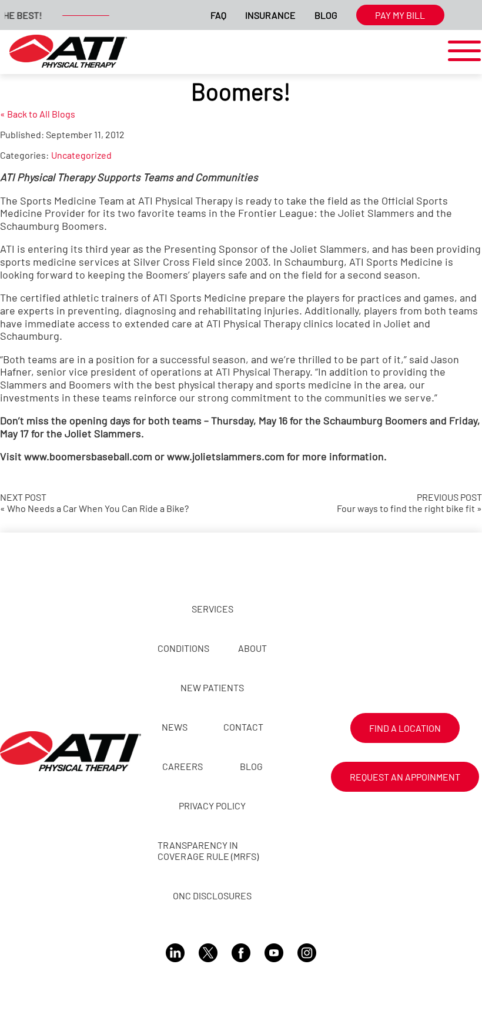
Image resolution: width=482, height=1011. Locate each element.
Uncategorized (81, 154)
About (252, 648)
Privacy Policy (212, 805)
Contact (243, 726)
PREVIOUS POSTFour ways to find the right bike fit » (409, 502)
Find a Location (405, 728)
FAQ (218, 15)
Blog (325, 15)
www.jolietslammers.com (225, 456)
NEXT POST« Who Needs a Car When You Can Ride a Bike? (94, 502)
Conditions (183, 648)
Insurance (270, 15)
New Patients (212, 687)
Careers (182, 766)
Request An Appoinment (405, 776)
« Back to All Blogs (37, 113)
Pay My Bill (400, 15)
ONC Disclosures (212, 895)
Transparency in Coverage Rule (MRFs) (208, 850)
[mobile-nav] (460, 52)
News (175, 726)
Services (212, 608)
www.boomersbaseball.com (88, 456)
